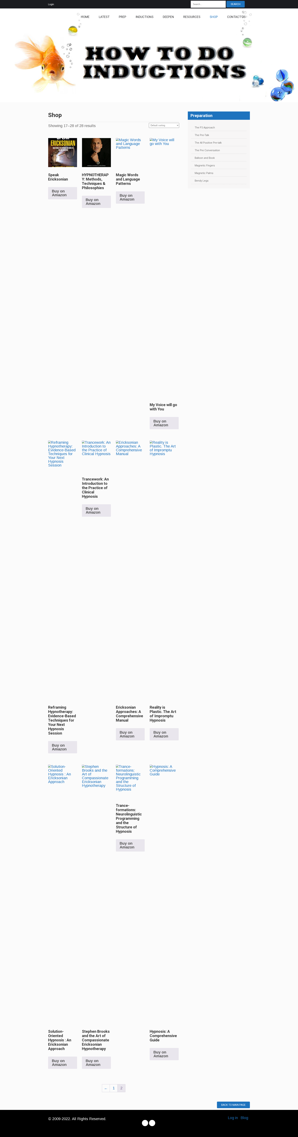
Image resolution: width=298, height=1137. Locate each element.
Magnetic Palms (204, 173)
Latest (104, 17)
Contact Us (236, 17)
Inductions (144, 17)
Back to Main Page (233, 1104)
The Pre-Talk (202, 135)
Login (51, 4)
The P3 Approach (205, 127)
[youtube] (152, 1123)
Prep (122, 17)
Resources (191, 17)
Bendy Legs (201, 180)
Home (85, 17)
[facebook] (145, 1123)
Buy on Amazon (59, 193)
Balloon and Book (205, 157)
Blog (244, 1118)
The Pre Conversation (207, 150)
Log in (233, 1118)
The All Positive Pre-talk (208, 142)
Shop (214, 17)
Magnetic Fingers (205, 165)
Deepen (168, 17)
